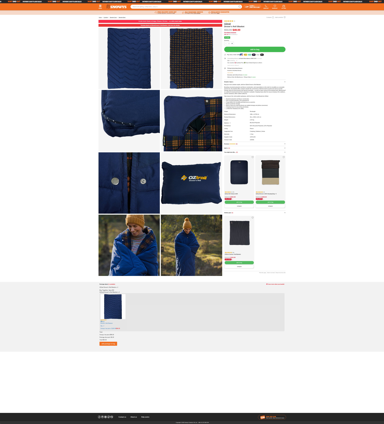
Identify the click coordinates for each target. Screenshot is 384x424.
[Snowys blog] (111, 417)
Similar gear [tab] (228, 212)
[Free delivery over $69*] (165, 12)
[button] (227, 173)
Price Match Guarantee (230, 32)
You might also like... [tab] (231, 152)
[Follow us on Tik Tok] (108, 417)
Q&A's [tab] (227, 148)
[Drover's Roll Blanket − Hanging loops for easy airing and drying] (129, 120)
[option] (239, 170)
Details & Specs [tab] (228, 82)
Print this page (262, 272)
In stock (227, 37)
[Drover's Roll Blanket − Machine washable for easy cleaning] (191, 245)
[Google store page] (192, 12)
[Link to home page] (116, 6)
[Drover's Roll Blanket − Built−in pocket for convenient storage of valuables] (191, 120)
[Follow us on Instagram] (102, 417)
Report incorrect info (281, 272)
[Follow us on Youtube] (105, 417)
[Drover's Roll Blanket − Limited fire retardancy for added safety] (129, 245)
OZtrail (227, 24)
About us (133, 417)
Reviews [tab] (230, 144)
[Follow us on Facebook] (99, 417)
